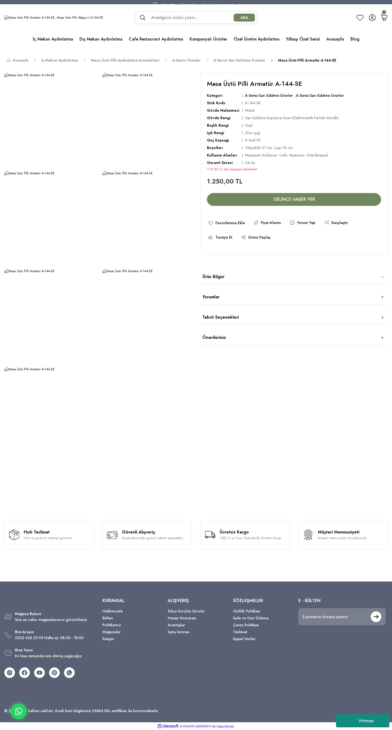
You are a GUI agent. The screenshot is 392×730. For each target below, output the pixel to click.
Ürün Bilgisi (213, 277)
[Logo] (53, 17)
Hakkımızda (112, 611)
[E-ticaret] (195, 726)
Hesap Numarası (182, 618)
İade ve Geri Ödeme (251, 618)
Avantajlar (176, 625)
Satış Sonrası (179, 632)
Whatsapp (366, 720)
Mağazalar (111, 632)
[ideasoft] (168, 726)
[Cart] (384, 17)
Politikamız (111, 625)
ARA (244, 17)
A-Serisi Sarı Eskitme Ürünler (269, 95)
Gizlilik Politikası (247, 611)
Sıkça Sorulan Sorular (186, 611)
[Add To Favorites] (226, 223)
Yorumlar (210, 297)
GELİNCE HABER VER (294, 199)
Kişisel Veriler (244, 638)
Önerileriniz (214, 337)
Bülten (107, 618)
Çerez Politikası (246, 625)
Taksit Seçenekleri (220, 317)
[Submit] (376, 616)
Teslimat (240, 632)
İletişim (108, 638)
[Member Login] (372, 17)
